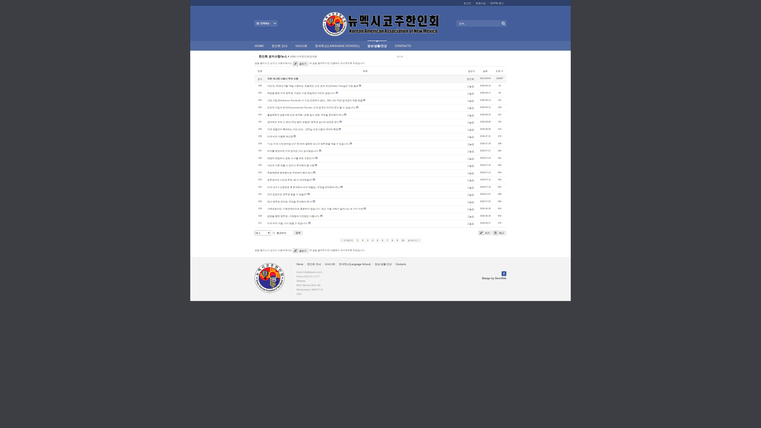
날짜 (485, 71)
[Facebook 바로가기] (504, 273)
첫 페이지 (348, 240)
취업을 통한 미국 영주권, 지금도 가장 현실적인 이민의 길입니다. (301, 93)
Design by (494, 278)
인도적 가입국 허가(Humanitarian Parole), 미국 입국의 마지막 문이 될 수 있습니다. (311, 107)
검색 (298, 232)
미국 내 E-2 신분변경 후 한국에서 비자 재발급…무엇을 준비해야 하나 (303, 187)
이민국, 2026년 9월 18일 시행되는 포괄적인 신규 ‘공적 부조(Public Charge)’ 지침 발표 (312, 86)
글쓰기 (302, 63)
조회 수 (499, 71)
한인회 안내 (279, 46)
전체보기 (266, 23)
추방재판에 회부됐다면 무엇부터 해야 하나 (290, 172)
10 (403, 240)
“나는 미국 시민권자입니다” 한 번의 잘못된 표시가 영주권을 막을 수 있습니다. (308, 143)
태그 (501, 233)
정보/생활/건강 (377, 46)
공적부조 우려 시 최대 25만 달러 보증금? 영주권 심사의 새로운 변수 (303, 122)
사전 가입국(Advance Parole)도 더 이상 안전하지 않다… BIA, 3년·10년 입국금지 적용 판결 (314, 100)
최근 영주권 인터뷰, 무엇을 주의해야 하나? (289, 201)
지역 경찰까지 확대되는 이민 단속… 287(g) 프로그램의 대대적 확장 (302, 129)
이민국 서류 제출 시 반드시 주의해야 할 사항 (290, 165)
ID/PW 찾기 (497, 3)
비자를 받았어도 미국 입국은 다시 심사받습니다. (292, 151)
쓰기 (487, 233)
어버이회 (301, 46)
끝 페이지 (413, 240)
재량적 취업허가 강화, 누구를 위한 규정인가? (291, 158)
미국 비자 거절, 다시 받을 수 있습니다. (287, 223)
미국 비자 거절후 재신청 (280, 136)
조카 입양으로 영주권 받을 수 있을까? (287, 194)
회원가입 (481, 3)
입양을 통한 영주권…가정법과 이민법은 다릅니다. (293, 216)
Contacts (403, 46)
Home (259, 46)
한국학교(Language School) (337, 46)
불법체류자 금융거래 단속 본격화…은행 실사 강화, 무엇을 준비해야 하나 (305, 115)
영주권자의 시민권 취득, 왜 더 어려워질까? (289, 180)
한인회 (470, 79)
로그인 (467, 3)
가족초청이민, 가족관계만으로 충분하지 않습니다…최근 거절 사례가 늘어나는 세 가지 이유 (315, 208)
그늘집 (470, 86)
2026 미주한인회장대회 (303, 56)
